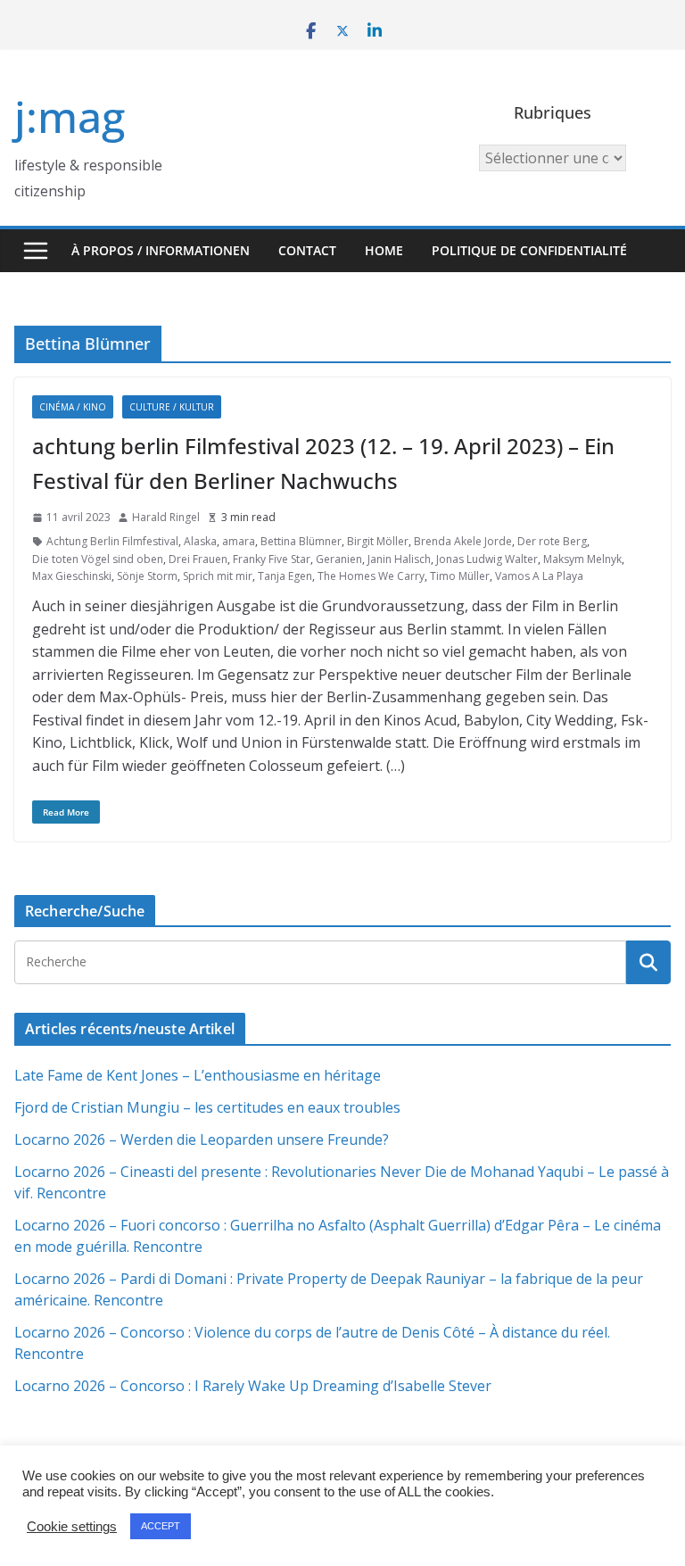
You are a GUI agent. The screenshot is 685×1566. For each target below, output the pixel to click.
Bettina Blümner (301, 541)
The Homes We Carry (371, 576)
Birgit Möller (378, 541)
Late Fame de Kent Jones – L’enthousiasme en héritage (197, 1075)
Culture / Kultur (171, 407)
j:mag (69, 116)
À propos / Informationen (160, 250)
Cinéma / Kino (72, 407)
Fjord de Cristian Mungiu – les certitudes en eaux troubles (207, 1107)
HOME (384, 250)
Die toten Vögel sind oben (97, 559)
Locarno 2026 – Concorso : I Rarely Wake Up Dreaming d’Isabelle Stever (252, 1386)
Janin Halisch (399, 559)
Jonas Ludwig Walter (487, 559)
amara (238, 541)
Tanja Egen (285, 576)
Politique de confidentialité (529, 250)
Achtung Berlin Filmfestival (112, 541)
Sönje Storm (147, 576)
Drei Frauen (198, 559)
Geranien (339, 559)
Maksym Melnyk (582, 559)
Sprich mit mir (217, 576)
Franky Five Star (271, 559)
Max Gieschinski (71, 576)
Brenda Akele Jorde (463, 541)
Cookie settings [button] (72, 1527)
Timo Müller (460, 576)
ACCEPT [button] (160, 1525)
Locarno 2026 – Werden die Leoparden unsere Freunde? (201, 1139)
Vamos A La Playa (539, 576)
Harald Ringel (166, 517)
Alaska (200, 541)
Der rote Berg (552, 541)
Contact (307, 250)
